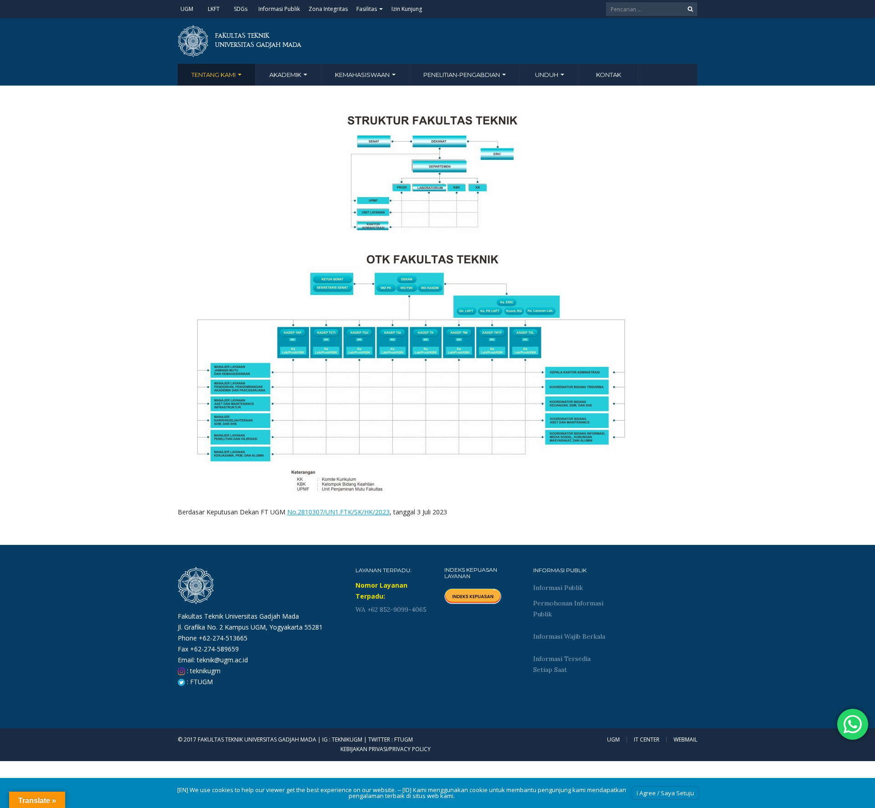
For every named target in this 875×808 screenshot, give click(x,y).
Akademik (286, 74)
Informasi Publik (279, 9)
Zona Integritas (328, 9)
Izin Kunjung (406, 9)
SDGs (240, 9)
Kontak (608, 74)
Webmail (685, 739)
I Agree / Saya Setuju (665, 793)
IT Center (646, 739)
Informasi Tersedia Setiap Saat (562, 664)
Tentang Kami (214, 74)
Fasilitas (367, 9)
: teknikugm (203, 670)
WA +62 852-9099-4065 (391, 609)
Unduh (547, 74)
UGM (186, 9)
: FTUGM (199, 681)
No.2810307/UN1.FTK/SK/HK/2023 (338, 512)
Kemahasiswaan (363, 74)
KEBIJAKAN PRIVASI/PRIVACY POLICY (385, 749)
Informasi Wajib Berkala (569, 636)
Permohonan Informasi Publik (568, 608)
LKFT (214, 9)
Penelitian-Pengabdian (462, 74)
